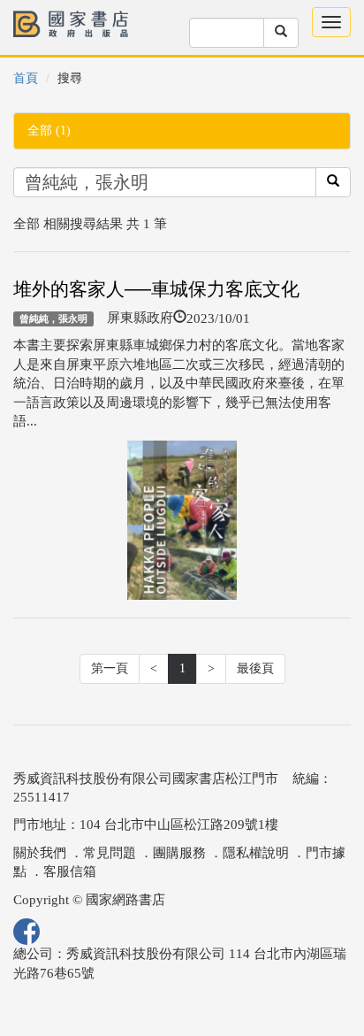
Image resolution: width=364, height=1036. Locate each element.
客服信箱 (69, 871)
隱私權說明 (256, 853)
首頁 (25, 78)
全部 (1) (49, 130)
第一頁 (109, 668)
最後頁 (255, 668)
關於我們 (39, 853)
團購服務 (179, 853)
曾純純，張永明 (53, 318)
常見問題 (109, 853)
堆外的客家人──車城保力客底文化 (156, 289)
